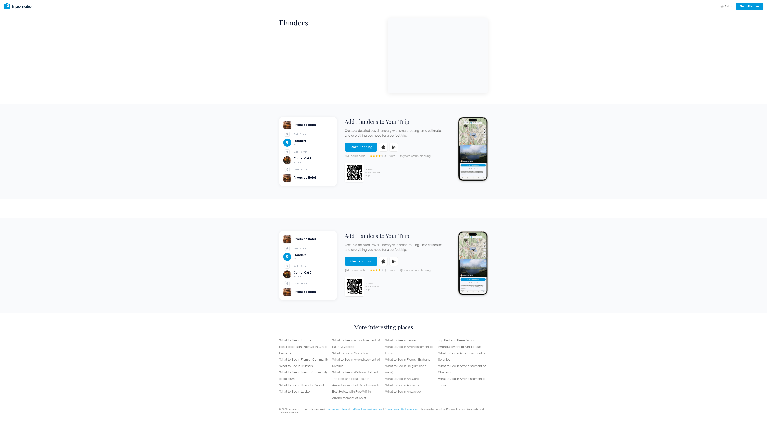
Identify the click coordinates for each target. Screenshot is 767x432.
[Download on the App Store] (383, 147)
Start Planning (361, 147)
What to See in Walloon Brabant (355, 372)
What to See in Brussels (296, 366)
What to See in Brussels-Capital (301, 385)
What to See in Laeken (295, 391)
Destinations (333, 409)
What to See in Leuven (401, 340)
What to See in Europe (295, 340)
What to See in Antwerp (402, 379)
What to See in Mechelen (350, 353)
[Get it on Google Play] (393, 147)
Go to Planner (749, 6)
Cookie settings (409, 409)
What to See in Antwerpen (403, 391)
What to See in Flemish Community (304, 359)
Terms (345, 409)
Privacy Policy (391, 409)
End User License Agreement (367, 409)
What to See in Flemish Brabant (407, 359)
